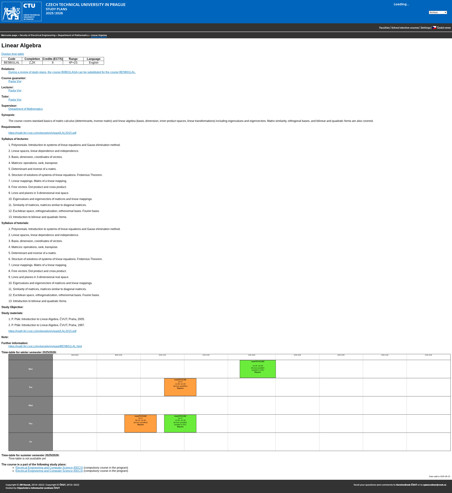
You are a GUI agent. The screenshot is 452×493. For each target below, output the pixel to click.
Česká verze (444, 27)
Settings (426, 27)
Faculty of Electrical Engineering (37, 35)
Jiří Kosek (24, 484)
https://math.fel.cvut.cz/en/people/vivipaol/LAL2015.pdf (42, 132)
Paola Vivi (14, 81)
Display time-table (12, 53)
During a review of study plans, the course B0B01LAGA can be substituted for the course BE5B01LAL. (72, 72)
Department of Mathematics (73, 35)
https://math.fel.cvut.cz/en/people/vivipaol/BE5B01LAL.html (45, 346)
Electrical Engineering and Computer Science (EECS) (49, 467)
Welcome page (9, 35)
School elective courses (405, 27)
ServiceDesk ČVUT (406, 484)
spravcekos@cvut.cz (434, 484)
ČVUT (63, 484)
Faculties (384, 27)
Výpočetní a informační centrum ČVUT (38, 487)
